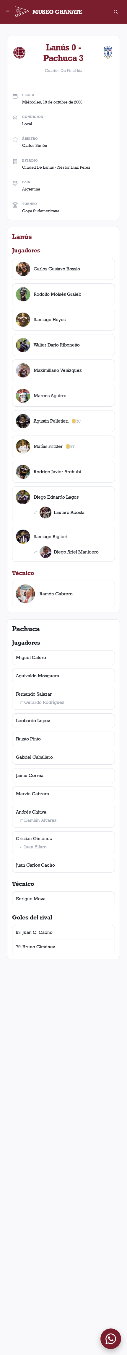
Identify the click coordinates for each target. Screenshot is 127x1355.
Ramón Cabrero (56, 594)
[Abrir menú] (7, 12)
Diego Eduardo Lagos (56, 497)
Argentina (31, 189)
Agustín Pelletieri (51, 421)
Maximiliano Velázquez (58, 370)
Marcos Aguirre (50, 395)
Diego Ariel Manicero (76, 552)
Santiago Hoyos (50, 319)
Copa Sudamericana (40, 210)
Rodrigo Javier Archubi (57, 471)
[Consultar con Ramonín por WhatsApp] (110, 1338)
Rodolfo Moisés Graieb (57, 294)
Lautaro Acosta (69, 512)
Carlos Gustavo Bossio (57, 269)
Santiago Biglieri (50, 536)
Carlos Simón (34, 145)
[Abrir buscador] (116, 12)
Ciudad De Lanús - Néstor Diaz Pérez (56, 167)
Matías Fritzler (48, 446)
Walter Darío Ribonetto (57, 345)
